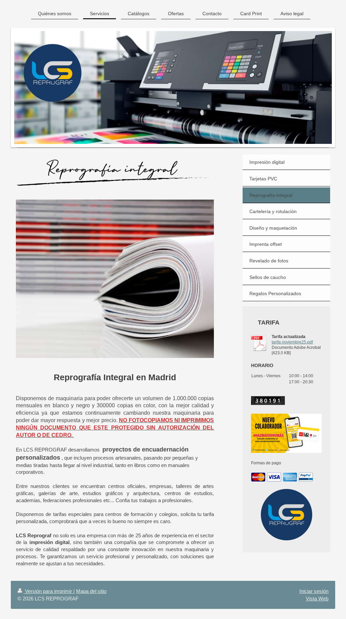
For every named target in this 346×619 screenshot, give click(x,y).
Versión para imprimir (48, 591)
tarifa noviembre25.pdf (292, 342)
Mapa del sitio (91, 591)
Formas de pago (266, 463)
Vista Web (317, 598)
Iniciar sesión (313, 591)
